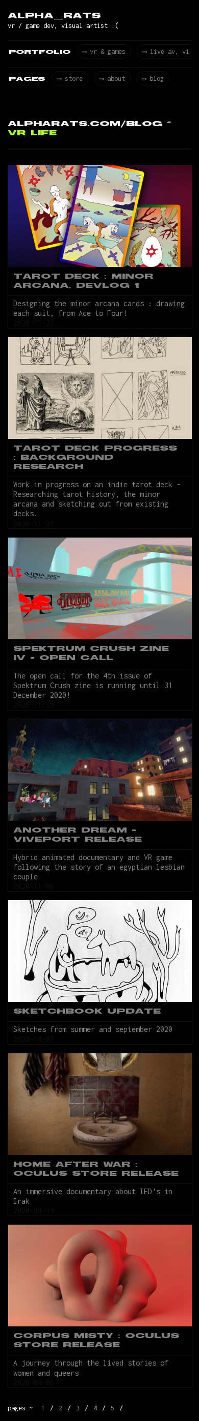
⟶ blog (153, 78)
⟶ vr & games (104, 51)
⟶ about (112, 78)
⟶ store (70, 78)
